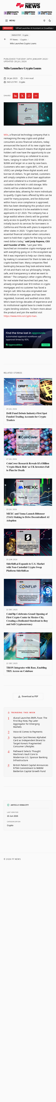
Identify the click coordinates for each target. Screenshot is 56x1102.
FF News (14, 39)
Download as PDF (30, 696)
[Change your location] (44, 21)
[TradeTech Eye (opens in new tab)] (45, 13)
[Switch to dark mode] (49, 20)
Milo (6, 134)
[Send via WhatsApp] (29, 96)
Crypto (23, 39)
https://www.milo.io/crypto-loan (20, 316)
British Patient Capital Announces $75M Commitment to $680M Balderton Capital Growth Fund (30, 768)
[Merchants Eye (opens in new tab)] (11, 13)
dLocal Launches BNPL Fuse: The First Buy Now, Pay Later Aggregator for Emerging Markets (30, 722)
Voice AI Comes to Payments (27, 731)
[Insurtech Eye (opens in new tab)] (28, 13)
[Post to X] (22, 96)
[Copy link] (36, 96)
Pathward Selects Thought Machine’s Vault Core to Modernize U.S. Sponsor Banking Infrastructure (30, 756)
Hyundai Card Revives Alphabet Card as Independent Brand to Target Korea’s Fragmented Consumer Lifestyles (29, 742)
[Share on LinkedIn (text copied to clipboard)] (15, 96)
